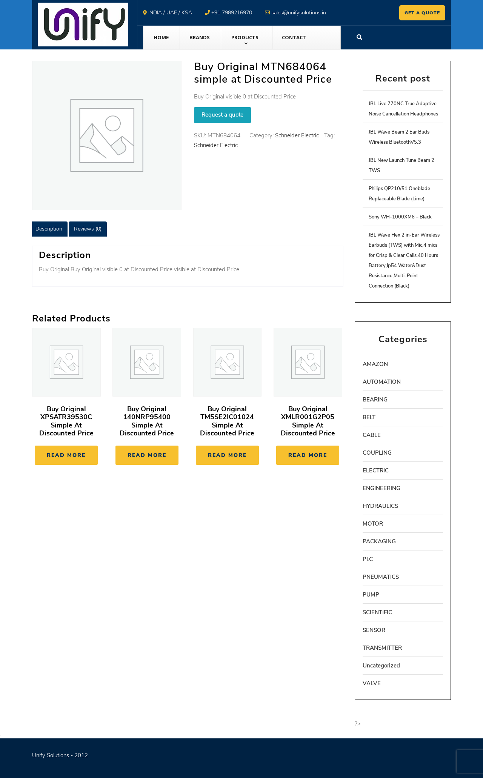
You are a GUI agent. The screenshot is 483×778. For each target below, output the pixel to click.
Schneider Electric (297, 135)
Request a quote (222, 114)
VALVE (372, 683)
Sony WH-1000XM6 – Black (400, 217)
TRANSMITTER (382, 648)
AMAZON (375, 364)
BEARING (375, 399)
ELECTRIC (376, 470)
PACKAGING (379, 541)
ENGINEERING (381, 488)
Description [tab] (48, 228)
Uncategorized (381, 665)
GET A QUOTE (422, 13)
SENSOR (374, 630)
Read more (66, 455)
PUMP (371, 594)
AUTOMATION (382, 382)
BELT (369, 417)
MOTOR (373, 523)
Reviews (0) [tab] (88, 228)
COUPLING (377, 453)
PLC (368, 559)
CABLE (372, 435)
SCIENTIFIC (377, 612)
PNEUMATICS (381, 577)
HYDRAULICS (380, 506)
